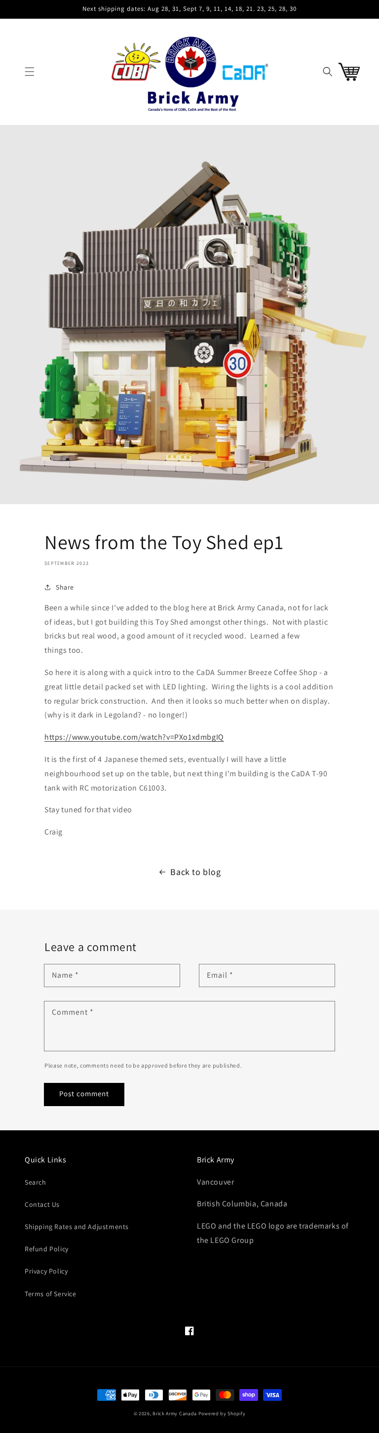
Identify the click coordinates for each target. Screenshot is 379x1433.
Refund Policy (47, 1248)
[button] (29, 71)
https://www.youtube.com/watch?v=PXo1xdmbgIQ (134, 737)
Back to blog (195, 871)
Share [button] (65, 587)
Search (35, 1182)
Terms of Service (50, 1293)
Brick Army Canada (174, 1413)
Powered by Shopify (222, 1413)
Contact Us (42, 1204)
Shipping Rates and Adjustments (77, 1226)
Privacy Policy (46, 1271)
